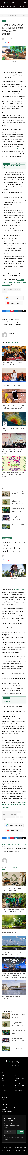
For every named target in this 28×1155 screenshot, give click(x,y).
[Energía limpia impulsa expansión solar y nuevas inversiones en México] (14, 943)
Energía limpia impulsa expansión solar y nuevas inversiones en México (13, 953)
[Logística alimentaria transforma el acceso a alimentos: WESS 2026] (6, 502)
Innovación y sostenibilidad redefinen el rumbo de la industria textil (18, 493)
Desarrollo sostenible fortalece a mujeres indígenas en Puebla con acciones (13, 385)
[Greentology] (10, 2)
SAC (22, 816)
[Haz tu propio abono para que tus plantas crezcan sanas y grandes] (14, 53)
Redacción (9, 38)
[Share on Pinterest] (8, 43)
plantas (4, 292)
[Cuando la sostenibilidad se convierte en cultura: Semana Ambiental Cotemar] (6, 510)
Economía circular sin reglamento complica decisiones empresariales (13, 932)
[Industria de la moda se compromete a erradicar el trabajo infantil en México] (14, 570)
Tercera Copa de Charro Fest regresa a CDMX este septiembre (12, 363)
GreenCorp (20, 6)
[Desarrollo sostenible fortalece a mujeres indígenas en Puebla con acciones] (14, 375)
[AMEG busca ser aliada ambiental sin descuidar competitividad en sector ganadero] (14, 440)
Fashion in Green (7, 538)
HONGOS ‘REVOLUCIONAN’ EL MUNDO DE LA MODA (14, 805)
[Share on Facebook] (3, 43)
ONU (17, 816)
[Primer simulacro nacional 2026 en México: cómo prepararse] (14, 419)
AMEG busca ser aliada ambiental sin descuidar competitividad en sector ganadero (12, 451)
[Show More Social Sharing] (11, 43)
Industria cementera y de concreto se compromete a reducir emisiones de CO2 (13, 699)
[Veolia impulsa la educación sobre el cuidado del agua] (14, 987)
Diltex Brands (6, 814)
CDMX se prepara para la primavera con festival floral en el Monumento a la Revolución (13, 474)
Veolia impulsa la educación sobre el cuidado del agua (11, 997)
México (12, 816)
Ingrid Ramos (6, 816)
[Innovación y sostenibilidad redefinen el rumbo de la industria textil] (6, 494)
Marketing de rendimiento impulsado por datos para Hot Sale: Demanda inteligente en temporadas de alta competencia (13, 407)
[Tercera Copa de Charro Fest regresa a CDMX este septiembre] (14, 353)
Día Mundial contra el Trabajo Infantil (11, 812)
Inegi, (13, 635)
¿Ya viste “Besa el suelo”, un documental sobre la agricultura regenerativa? (14, 165)
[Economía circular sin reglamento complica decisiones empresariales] (14, 922)
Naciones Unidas (18, 590)
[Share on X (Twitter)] (5, 43)
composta (17, 289)
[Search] (23, 2)
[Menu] (25, 2)
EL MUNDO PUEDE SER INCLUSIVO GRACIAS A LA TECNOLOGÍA (14, 282)
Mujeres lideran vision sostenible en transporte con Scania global (18, 518)
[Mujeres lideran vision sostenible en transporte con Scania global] (6, 518)
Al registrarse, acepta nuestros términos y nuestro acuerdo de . (14, 1137)
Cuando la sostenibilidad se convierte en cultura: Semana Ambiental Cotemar (19, 509)
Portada (3, 15)
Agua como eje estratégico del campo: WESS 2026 (18, 525)
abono (4, 289)
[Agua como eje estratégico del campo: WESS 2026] (6, 526)
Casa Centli (14, 149)
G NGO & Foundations (8, 6)
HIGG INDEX (14, 814)
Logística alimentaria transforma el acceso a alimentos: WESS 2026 (17, 501)
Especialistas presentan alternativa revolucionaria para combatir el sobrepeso (20, 323)
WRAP (4, 819)
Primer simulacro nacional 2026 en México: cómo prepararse (13, 429)
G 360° (4, 21)
